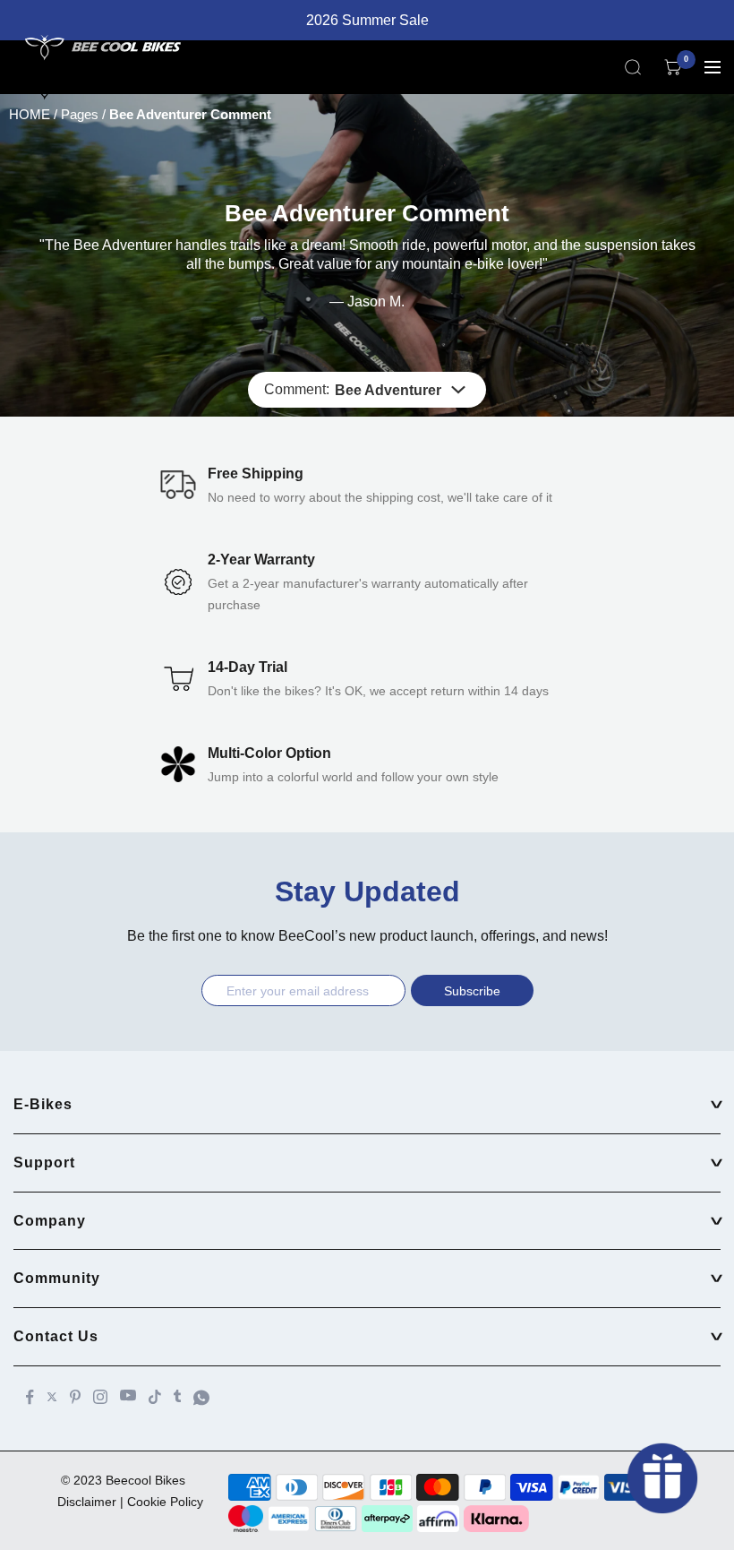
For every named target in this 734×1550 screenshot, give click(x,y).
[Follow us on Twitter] (52, 1397)
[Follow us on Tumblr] (177, 1396)
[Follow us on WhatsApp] (201, 1398)
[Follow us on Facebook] (30, 1397)
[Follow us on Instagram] (100, 1397)
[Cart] (673, 67)
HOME (29, 114)
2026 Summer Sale (367, 20)
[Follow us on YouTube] (128, 1395)
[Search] (633, 67)
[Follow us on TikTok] (155, 1397)
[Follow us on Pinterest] (75, 1397)
